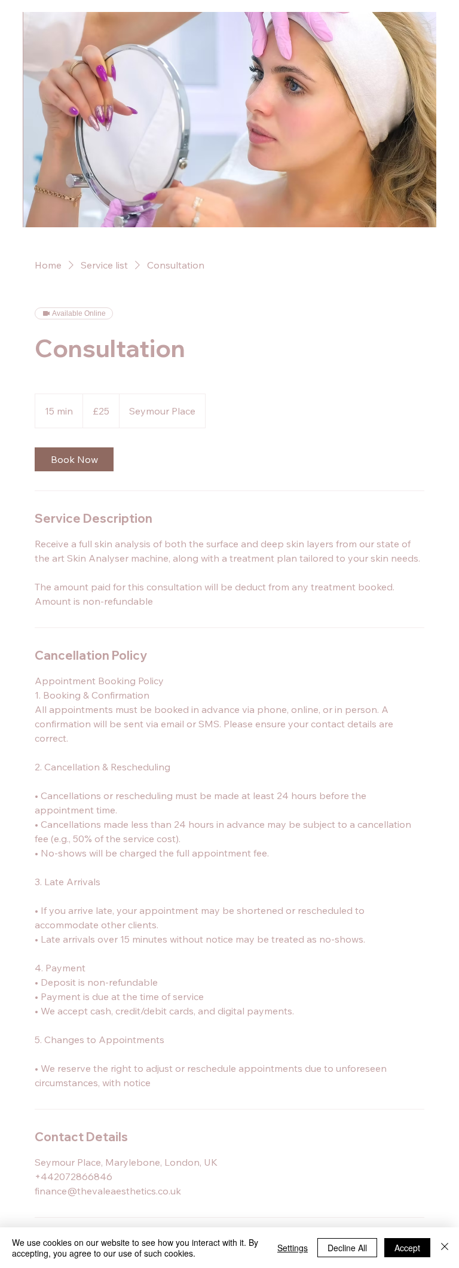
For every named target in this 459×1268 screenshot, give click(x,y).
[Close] (444, 1247)
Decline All (347, 1248)
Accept (407, 1248)
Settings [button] (292, 1248)
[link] (74, 459)
